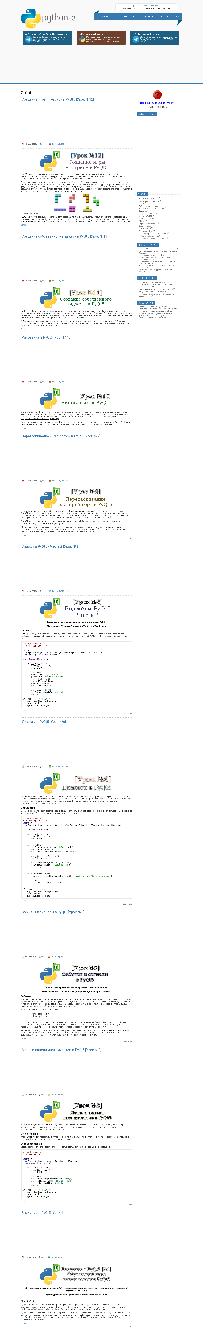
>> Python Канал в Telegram (145, 34)
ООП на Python (145, 229)
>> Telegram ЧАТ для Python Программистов (46, 34)
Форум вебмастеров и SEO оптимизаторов (156, 289)
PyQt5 (23, 1305)
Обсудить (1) (127, 538)
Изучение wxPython (147, 219)
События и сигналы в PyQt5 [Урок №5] (53, 912)
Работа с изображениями (149, 236)
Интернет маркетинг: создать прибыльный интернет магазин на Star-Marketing (156, 314)
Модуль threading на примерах (151, 292)
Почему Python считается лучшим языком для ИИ (159, 249)
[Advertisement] (101, 64)
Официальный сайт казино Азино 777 (154, 282)
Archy (44, 144)
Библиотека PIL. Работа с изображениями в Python (159, 309)
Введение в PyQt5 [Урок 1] (43, 1213)
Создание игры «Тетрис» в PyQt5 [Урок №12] (58, 99)
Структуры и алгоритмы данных (155, 234)
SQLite (141, 204)
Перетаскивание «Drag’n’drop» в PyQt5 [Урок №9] (61, 436)
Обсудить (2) (127, 714)
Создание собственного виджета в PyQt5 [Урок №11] (65, 236)
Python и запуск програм (149, 201)
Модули (142, 221)
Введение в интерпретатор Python (152, 317)
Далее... (24, 225)
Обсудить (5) (127, 904)
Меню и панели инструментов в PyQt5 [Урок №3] (61, 1050)
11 (69, 144)
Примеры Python (146, 231)
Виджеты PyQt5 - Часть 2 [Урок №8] (50, 547)
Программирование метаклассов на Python (156, 311)
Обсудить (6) (127, 1326)
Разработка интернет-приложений (152, 239)
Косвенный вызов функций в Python (153, 307)
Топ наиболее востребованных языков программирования (154, 258)
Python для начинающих (148, 198)
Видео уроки (144, 211)
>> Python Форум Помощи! (91, 34)
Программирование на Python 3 (146, 6)
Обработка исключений (148, 224)
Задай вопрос (157, 106)
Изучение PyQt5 (58, 144)
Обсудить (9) (127, 1205)
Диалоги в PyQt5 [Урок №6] (44, 722)
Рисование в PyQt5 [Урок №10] (47, 337)
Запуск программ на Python (150, 213)
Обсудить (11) (127, 228)
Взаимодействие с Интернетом (151, 208)
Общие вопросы (145, 226)
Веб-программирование (148, 206)
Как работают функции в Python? (152, 255)
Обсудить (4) (127, 1042)
